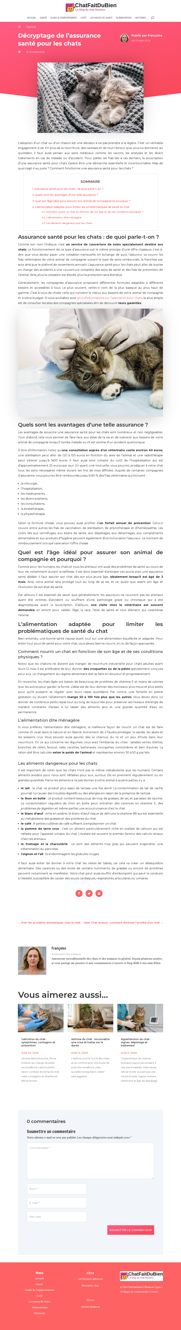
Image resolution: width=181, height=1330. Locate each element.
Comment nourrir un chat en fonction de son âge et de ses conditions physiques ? (94, 211)
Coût (83, 18)
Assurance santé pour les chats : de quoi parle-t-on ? (68, 188)
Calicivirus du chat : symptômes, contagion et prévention (38, 1042)
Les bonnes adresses (90, 1279)
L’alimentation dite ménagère (63, 217)
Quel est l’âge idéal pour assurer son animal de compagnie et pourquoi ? (82, 201)
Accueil (31, 18)
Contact (154, 1291)
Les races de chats (101, 18)
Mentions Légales (153, 1287)
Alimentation (124, 18)
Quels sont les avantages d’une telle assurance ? (66, 194)
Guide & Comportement (63, 18)
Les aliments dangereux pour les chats (69, 223)
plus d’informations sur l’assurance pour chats (109, 298)
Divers (90, 1300)
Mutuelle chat (90, 1285)
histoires (140, 18)
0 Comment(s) (35, 52)
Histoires (39, 1313)
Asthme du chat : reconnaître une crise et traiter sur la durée (90, 1042)
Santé (43, 18)
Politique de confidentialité (134, 1291)
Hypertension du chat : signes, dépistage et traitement (136, 1042)
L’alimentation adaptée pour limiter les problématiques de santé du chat (82, 207)
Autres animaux (90, 1306)
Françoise (155, 35)
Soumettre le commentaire (131, 1230)
